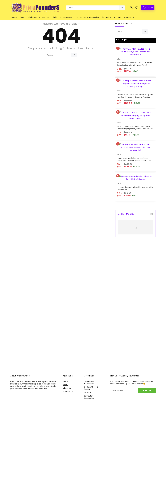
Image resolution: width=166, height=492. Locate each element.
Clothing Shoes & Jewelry (91, 388)
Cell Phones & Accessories (38, 17)
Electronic (88, 392)
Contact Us (129, 17)
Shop (22, 17)
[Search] (122, 7)
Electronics (106, 17)
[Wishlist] (136, 8)
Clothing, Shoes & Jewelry (63, 17)
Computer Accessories (89, 397)
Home (14, 17)
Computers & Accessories (88, 17)
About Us (117, 17)
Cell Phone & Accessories (89, 382)
